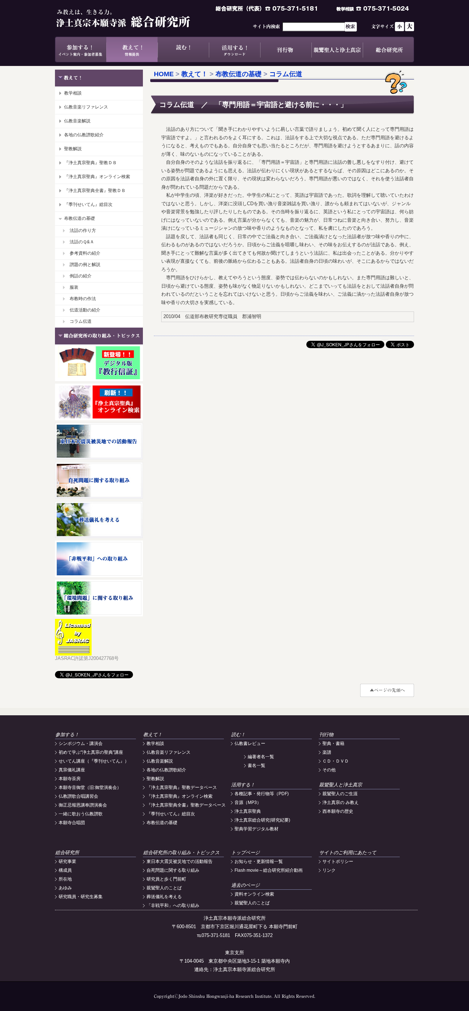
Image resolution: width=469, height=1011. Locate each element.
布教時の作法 (83, 298)
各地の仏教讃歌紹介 (84, 134)
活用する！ (234, 49)
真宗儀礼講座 (72, 769)
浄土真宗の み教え (340, 802)
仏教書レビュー (249, 743)
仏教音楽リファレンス (86, 107)
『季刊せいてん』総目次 (88, 204)
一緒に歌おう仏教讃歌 (81, 813)
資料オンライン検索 (254, 894)
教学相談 (73, 93)
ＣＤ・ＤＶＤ (335, 761)
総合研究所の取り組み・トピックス (181, 852)
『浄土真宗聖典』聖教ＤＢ (90, 162)
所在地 (65, 879)
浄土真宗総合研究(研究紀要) (262, 820)
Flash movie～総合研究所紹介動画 (268, 870)
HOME (164, 74)
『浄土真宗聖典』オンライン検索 (97, 176)
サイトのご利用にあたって (347, 852)
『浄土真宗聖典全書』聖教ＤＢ (95, 190)
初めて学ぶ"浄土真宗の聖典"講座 (91, 752)
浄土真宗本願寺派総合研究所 (134, 18)
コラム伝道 (81, 321)
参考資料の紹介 (85, 253)
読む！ (183, 49)
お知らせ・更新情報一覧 (258, 861)
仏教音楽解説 (77, 120)
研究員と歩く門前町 (166, 879)
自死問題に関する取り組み (173, 870)
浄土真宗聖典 (247, 811)
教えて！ (132, 49)
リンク (329, 870)
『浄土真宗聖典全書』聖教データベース (186, 805)
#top (387, 690)
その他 (329, 769)
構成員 (65, 870)
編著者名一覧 (261, 756)
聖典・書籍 (333, 743)
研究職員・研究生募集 (81, 896)
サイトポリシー (337, 861)
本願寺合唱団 (72, 822)
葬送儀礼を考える (164, 896)
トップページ (245, 852)
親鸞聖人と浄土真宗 (337, 49)
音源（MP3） (247, 802)
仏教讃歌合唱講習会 (78, 796)
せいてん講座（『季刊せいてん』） (94, 761)
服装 (74, 287)
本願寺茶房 (70, 778)
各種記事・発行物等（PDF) (261, 793)
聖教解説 (73, 148)
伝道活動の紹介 (85, 310)
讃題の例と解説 (85, 264)
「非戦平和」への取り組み (173, 905)
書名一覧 (256, 765)
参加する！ (80, 49)
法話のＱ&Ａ (82, 241)
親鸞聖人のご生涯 (340, 793)
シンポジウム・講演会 (81, 743)
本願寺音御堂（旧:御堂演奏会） (90, 787)
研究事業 (67, 861)
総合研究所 (388, 49)
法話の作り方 (83, 230)
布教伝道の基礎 (79, 218)
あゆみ (65, 887)
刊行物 (285, 49)
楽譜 (326, 752)
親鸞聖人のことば (164, 887)
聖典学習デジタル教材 (256, 828)
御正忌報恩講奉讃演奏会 (83, 805)
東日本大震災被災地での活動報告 (180, 861)
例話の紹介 (81, 275)
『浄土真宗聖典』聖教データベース (182, 787)
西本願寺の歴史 (337, 811)
